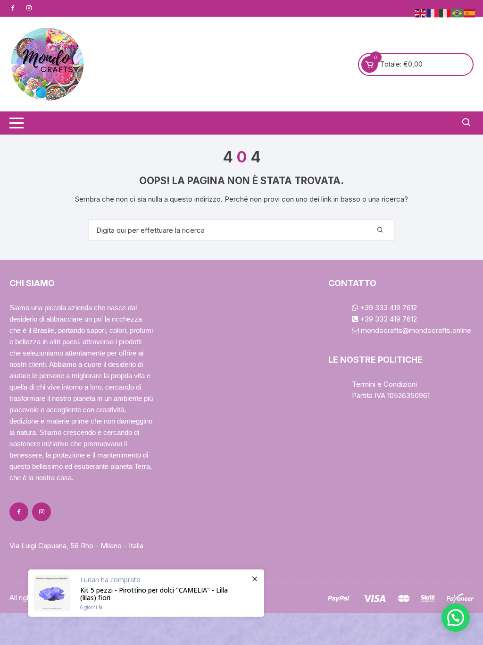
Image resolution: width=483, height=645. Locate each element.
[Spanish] (470, 12)
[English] (421, 12)
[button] (455, 617)
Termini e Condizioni (384, 384)
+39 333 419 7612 (387, 307)
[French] (433, 12)
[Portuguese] (457, 12)
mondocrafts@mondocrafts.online (415, 330)
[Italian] (445, 12)
